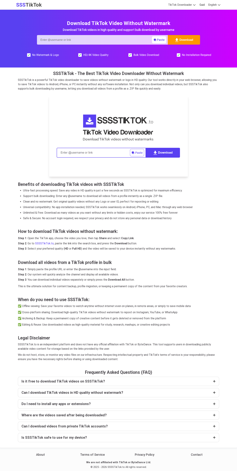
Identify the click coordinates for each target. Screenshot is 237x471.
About (40, 454)
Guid (202, 4)
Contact (196, 454)
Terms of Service (92, 454)
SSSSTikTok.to (44, 243)
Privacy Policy (144, 454)
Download (186, 39)
